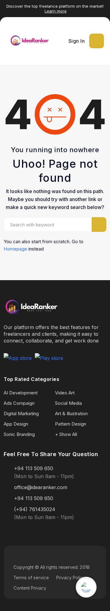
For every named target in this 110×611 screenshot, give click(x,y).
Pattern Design (70, 424)
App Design (16, 424)
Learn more (56, 11)
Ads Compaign (19, 403)
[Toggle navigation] (96, 41)
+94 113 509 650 (33, 468)
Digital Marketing (21, 413)
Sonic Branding (19, 434)
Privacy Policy (70, 577)
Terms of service (31, 577)
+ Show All (66, 434)
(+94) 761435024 (34, 509)
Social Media (68, 403)
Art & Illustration (71, 413)
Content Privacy (29, 588)
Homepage (15, 249)
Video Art (65, 393)
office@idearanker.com (40, 487)
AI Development (21, 393)
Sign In (76, 41)
